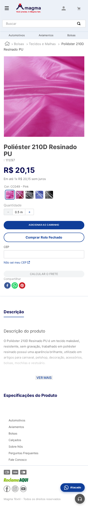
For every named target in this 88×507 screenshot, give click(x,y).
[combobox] (44, 23)
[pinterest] (22, 285)
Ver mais (44, 378)
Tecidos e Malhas (42, 44)
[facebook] (7, 285)
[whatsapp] (14, 285)
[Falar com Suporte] (80, 499)
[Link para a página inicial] (7, 44)
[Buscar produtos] (79, 23)
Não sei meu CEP (15, 262)
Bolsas (19, 44)
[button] (10, 195)
